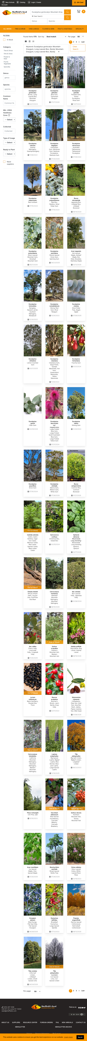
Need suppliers (10, 163)
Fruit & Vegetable (65, 29)
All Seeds (7, 29)
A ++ (77, 1014)
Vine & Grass (34, 29)
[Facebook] (79, 1008)
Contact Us (81, 1022)
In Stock (10, 40)
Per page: (27, 991)
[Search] (67, 12)
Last (82, 42)
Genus (5, 73)
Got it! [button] (80, 1037)
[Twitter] (84, 1008)
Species (6, 85)
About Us (5, 1022)
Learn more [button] (68, 1037)
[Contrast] (82, 1014)
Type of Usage (9, 138)
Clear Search (37, 16)
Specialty (80, 29)
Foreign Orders (46, 1022)
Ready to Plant (9, 150)
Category (7, 47)
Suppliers (16, 1022)
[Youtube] (83, 1008)
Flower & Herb (48, 29)
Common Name (7, 97)
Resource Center (30, 1022)
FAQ (57, 1022)
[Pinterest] (81, 1008)
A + (74, 1014)
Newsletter (20, 1027)
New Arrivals (67, 1022)
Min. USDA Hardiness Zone (7, 112)
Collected (7, 127)
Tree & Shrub (20, 29)
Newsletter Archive (63, 1027)
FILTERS (6, 36)
